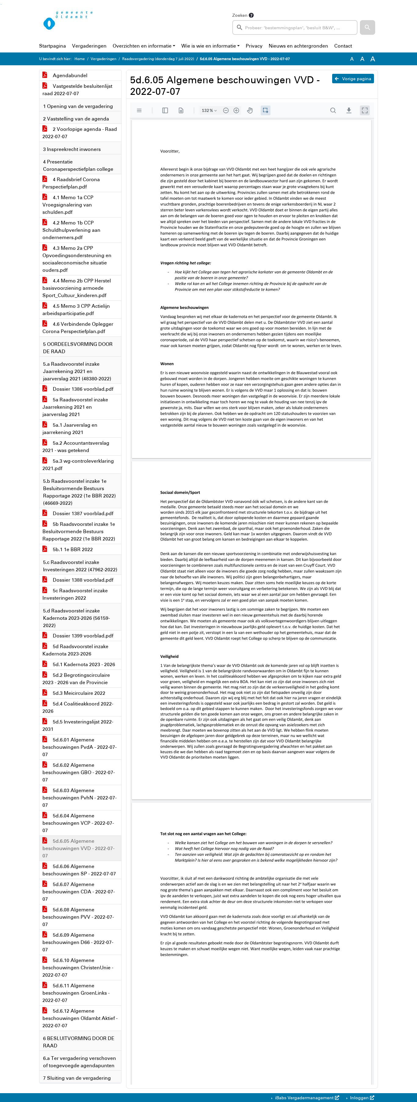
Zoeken (240, 15)
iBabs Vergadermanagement (304, 1097)
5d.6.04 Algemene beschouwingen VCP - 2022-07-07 (78, 823)
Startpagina (52, 46)
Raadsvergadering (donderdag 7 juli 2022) (158, 58)
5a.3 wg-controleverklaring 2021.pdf (78, 464)
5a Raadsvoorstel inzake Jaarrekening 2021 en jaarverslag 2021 (75, 407)
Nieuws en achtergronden (298, 46)
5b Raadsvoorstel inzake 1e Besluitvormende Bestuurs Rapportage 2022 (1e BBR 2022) (78, 531)
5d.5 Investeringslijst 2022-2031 (77, 725)
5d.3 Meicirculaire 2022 (78, 693)
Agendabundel (69, 75)
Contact (343, 46)
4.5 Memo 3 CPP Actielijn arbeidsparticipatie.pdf (76, 309)
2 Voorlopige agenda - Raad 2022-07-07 (79, 132)
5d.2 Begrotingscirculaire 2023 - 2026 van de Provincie (76, 678)
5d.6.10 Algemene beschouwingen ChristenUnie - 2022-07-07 (77, 967)
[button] (367, 27)
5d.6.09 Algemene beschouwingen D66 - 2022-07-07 (77, 942)
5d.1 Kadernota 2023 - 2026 (83, 664)
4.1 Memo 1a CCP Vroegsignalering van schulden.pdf (67, 204)
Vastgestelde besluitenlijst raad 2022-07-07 (77, 89)
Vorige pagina (356, 78)
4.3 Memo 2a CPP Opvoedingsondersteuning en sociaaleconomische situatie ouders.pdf (76, 259)
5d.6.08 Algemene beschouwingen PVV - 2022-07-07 (78, 916)
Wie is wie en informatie (208, 46)
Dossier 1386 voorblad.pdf (82, 389)
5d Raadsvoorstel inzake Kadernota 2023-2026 (75, 650)
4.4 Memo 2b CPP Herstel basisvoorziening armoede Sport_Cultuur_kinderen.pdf (76, 288)
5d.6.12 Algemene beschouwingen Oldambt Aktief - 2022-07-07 (80, 1018)
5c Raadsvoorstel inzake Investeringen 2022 (75, 594)
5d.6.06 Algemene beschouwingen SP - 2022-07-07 (79, 870)
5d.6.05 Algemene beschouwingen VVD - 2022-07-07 (78, 848)
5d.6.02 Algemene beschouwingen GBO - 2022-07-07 (78, 772)
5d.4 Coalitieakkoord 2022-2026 (77, 707)
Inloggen (359, 1097)
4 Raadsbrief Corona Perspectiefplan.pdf (71, 183)
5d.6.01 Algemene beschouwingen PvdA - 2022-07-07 (79, 747)
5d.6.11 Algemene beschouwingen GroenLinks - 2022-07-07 (76, 992)
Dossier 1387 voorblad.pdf (82, 513)
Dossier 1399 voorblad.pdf (82, 636)
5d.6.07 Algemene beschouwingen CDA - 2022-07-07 (78, 891)
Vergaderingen (89, 46)
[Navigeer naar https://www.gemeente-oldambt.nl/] (69, 23)
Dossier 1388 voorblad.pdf (82, 580)
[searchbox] (294, 27)
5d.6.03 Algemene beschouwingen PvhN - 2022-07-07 (79, 797)
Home (79, 58)
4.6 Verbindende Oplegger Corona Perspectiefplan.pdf (77, 327)
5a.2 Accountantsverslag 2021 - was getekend (75, 446)
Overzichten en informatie (142, 46)
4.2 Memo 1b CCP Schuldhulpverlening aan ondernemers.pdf (71, 230)
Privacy (254, 46)
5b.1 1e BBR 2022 (72, 549)
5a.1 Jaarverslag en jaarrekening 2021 (69, 428)
